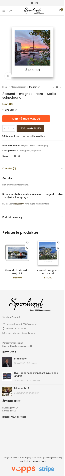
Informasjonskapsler (52, 458)
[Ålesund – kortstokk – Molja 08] (17, 252)
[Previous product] (53, 87)
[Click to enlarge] (8, 75)
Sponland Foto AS (20, 458)
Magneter (34, 86)
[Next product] (61, 87)
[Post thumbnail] (7, 362)
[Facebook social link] (28, 3)
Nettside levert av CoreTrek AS (32, 461)
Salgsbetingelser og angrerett (17, 346)
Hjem (4, 86)
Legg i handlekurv (30, 128)
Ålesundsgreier (18, 86)
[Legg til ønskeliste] (27, 242)
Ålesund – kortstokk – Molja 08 (17, 272)
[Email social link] (32, 3)
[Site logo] (32, 10)
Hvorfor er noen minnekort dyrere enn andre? (36, 374)
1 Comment (32, 363)
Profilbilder (20, 358)
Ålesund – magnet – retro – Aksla (47, 272)
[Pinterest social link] (36, 3)
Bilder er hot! (21, 388)
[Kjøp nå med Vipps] (26, 118)
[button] (27, 248)
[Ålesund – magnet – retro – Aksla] (48, 252)
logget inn (19, 203)
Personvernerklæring (12, 342)
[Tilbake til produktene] (57, 87)
